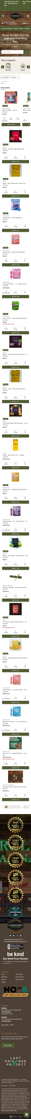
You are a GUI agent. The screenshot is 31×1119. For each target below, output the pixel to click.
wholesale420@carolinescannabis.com (15, 941)
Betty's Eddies (6, 108)
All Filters (6, 77)
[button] (15, 23)
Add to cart (11, 124)
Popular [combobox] (13, 77)
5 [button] (18, 807)
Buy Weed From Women (15, 958)
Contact (3, 979)
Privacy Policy (20, 977)
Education (4, 977)
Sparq (4, 147)
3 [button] (12, 807)
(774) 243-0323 (6, 1012)
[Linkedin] (20, 935)
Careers (3, 982)
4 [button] (15, 807)
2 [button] (9, 807)
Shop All (8, 70)
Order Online (19, 974)
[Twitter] (13, 935)
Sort (12, 75)
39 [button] (25, 807)
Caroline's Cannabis (8, 785)
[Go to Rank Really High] (15, 1116)
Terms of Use (19, 979)
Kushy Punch (6, 216)
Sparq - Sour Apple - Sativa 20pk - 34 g (15, 555)
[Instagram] (17, 935)
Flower (23, 70)
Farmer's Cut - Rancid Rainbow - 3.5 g (15, 753)
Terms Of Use (12, 1085)
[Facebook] (10, 935)
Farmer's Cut (6, 751)
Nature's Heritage (7, 585)
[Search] (26, 52)
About (3, 974)
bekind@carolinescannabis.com (13, 939)
